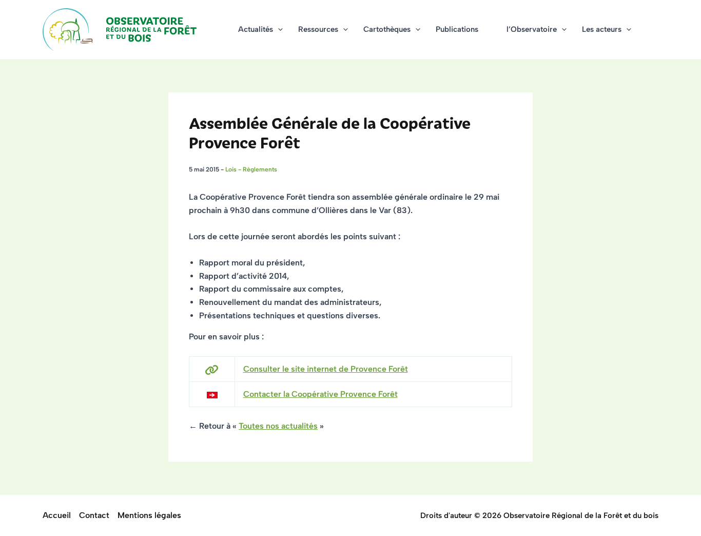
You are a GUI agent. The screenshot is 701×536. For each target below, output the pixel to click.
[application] (278, 29)
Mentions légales (149, 515)
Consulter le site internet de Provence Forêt (325, 369)
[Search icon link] (653, 30)
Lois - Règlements (251, 169)
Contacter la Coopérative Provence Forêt (320, 394)
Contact (94, 515)
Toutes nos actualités (278, 426)
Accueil (57, 515)
